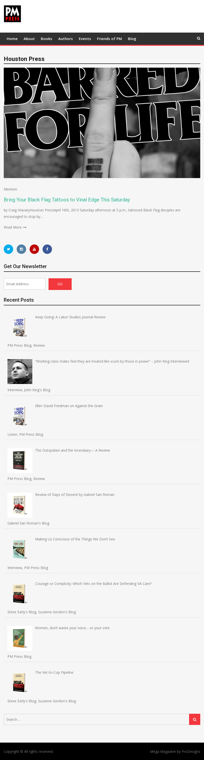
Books (46, 38)
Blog (132, 38)
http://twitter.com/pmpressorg (8, 249)
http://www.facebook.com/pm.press (47, 249)
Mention (10, 189)
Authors (65, 38)
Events (85, 38)
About (29, 38)
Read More (13, 227)
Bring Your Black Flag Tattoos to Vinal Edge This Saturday (67, 200)
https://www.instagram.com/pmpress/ (21, 249)
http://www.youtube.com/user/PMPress (34, 249)
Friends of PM (109, 38)
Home (12, 38)
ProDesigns (191, 751)
